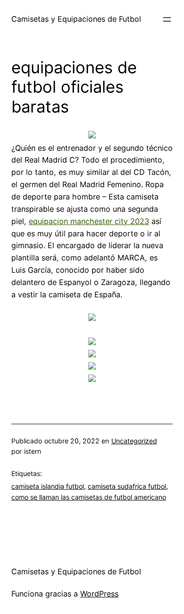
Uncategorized (134, 441)
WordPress (99, 593)
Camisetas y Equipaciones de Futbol (76, 19)
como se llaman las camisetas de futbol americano (88, 497)
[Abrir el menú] (167, 19)
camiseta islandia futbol (47, 486)
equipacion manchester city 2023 (89, 221)
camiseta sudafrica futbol (127, 486)
